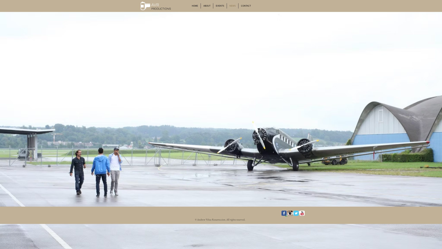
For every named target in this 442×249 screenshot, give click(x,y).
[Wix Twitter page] (296, 213)
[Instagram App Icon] (290, 213)
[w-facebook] (287, 216)
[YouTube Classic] (302, 213)
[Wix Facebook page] (284, 213)
